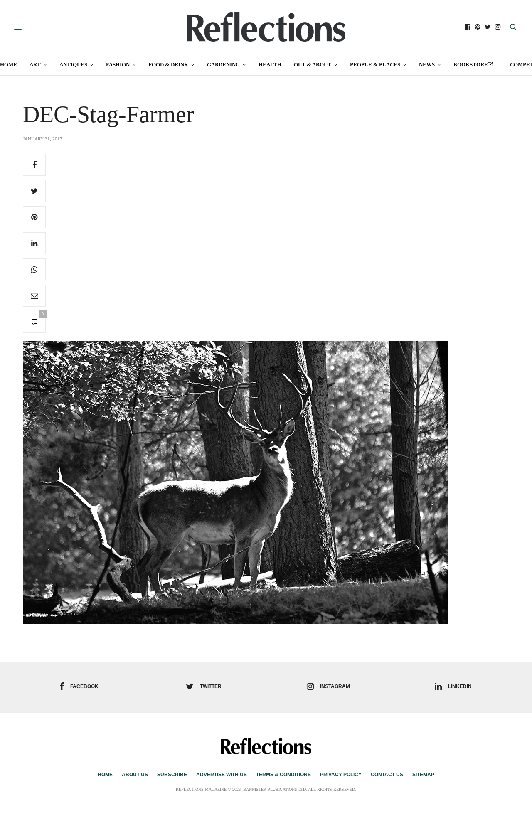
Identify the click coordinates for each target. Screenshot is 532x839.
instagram (335, 686)
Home (8, 65)
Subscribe (172, 774)
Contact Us (387, 774)
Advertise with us (221, 774)
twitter (211, 686)
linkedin (460, 686)
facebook (84, 686)
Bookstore (470, 65)
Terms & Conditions (283, 774)
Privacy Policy (341, 774)
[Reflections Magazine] (266, 27)
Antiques (73, 65)
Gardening (223, 65)
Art (35, 65)
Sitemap (423, 774)
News (427, 65)
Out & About (312, 65)
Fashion (118, 65)
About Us (135, 774)
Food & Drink (168, 65)
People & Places (375, 65)
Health (270, 65)
